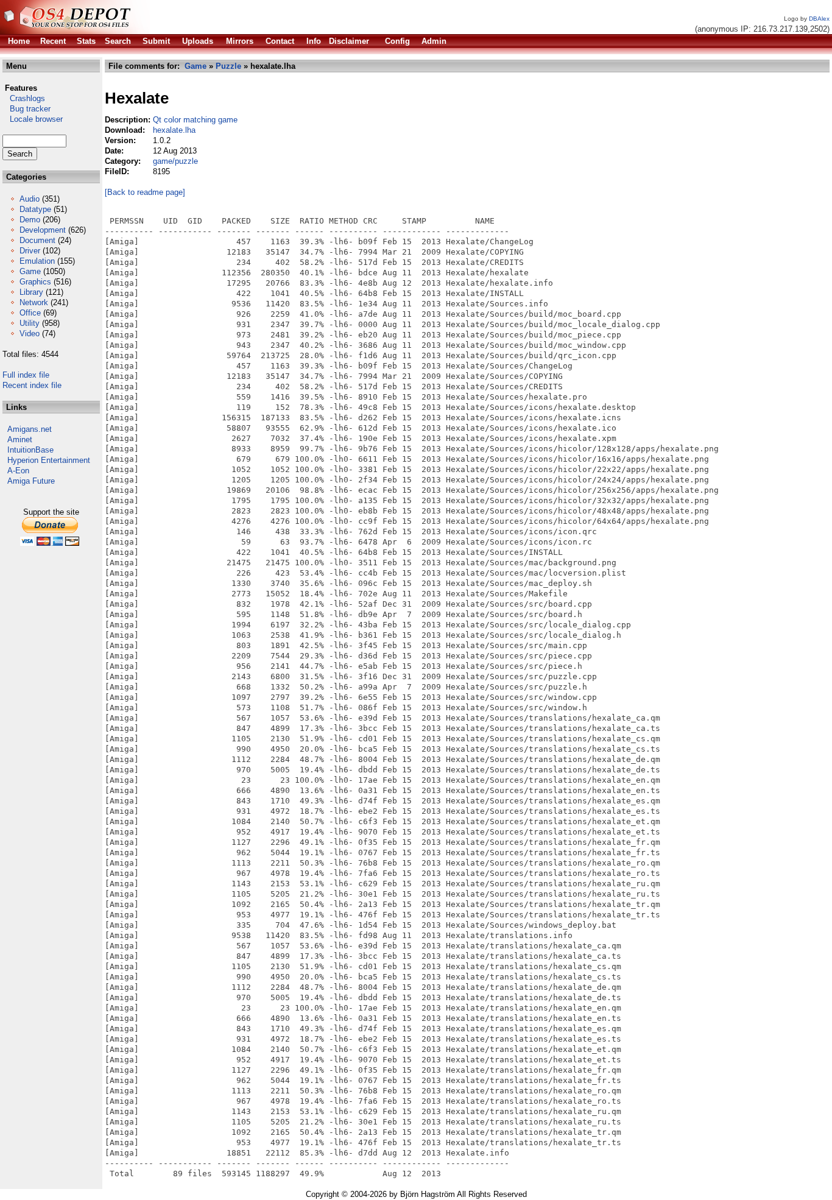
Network (33, 302)
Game (30, 271)
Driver (29, 250)
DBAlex (819, 18)
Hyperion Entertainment (48, 460)
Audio (29, 198)
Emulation (37, 261)
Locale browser (32, 119)
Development (42, 230)
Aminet (19, 439)
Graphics (35, 281)
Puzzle (228, 66)
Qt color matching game (195, 119)
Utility (29, 323)
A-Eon (18, 470)
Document (37, 240)
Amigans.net (29, 429)
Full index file (25, 374)
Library (31, 292)
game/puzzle (175, 161)
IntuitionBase (30, 449)
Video (29, 333)
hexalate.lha (174, 130)
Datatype (35, 209)
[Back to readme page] (145, 192)
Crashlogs (23, 98)
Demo (29, 219)
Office (30, 312)
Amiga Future (31, 480)
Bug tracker (26, 108)
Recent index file (32, 385)
